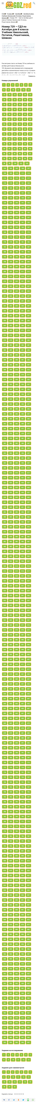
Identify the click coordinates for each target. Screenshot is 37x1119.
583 (5, 640)
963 (5, 1013)
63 (9, 134)
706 (22, 757)
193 (5, 257)
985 (16, 1032)
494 (10, 551)
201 (22, 261)
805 (16, 856)
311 (22, 369)
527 (28, 581)
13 (28, 90)
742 (28, 792)
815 (16, 865)
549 (10, 605)
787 (28, 836)
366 (22, 423)
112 (28, 173)
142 (28, 203)
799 (10, 851)
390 (16, 448)
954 (10, 1003)
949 (10, 998)
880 (16, 929)
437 (28, 492)
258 (5, 320)
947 (28, 993)
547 (28, 600)
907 (28, 954)
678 (5, 733)
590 (16, 644)
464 (10, 522)
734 (10, 787)
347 (28, 404)
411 (22, 468)
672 (28, 723)
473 (5, 532)
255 (16, 315)
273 (5, 335)
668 (5, 723)
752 (28, 802)
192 (28, 252)
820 (16, 870)
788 (5, 841)
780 (16, 831)
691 (22, 743)
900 (16, 949)
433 (5, 492)
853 (5, 905)
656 (22, 708)
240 (16, 301)
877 (28, 924)
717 (28, 767)
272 (28, 330)
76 (14, 144)
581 (22, 635)
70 (14, 139)
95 (20, 158)
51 (9, 124)
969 (10, 1018)
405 (16, 463)
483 (5, 541)
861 (22, 910)
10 (13, 90)
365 (16, 423)
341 (22, 399)
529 (10, 586)
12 (23, 90)
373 (5, 433)
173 (5, 237)
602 (28, 654)
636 (22, 689)
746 (22, 797)
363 (5, 423)
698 (5, 752)
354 (10, 414)
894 (10, 944)
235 (16, 296)
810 (16, 861)
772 (28, 821)
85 (30, 149)
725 (16, 777)
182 (28, 242)
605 (16, 659)
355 (16, 414)
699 (10, 752)
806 (22, 856)
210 (16, 271)
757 (28, 807)
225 (16, 286)
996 (22, 1042)
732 (28, 782)
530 (16, 586)
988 (5, 1037)
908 (5, 959)
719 (10, 772)
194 (10, 257)
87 (9, 153)
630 (16, 684)
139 (10, 203)
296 (22, 355)
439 (10, 497)
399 (10, 458)
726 (22, 777)
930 (16, 978)
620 (16, 674)
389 (10, 448)
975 (16, 1023)
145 (16, 207)
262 (28, 320)
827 (28, 875)
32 (4, 109)
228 (5, 291)
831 (22, 880)
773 (5, 826)
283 (5, 345)
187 (28, 247)
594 (10, 649)
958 (5, 1008)
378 (5, 438)
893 (5, 944)
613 (5, 669)
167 (28, 227)
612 (28, 664)
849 (10, 900)
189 (10, 252)
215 (16, 276)
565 (16, 620)
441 (22, 497)
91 (30, 153)
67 (30, 134)
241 (22, 301)
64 (14, 134)
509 (10, 566)
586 (22, 640)
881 (22, 929)
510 (16, 566)
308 (5, 369)
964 (10, 1013)
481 (22, 536)
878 (5, 929)
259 (10, 320)
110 (16, 173)
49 (30, 119)
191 (22, 252)
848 (5, 900)
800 (16, 851)
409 (10, 468)
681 (22, 733)
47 (20, 119)
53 (20, 124)
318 (5, 379)
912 (28, 959)
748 (5, 802)
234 (10, 296)
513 (5, 571)
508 (5, 566)
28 (14, 104)
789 (10, 841)
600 (16, 654)
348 (5, 409)
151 (22, 212)
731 (22, 782)
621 (22, 674)
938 (5, 988)
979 (10, 1027)
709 (10, 762)
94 (14, 158)
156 (22, 217)
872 (28, 919)
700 (16, 752)
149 (10, 212)
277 (28, 335)
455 (16, 512)
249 (10, 311)
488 (5, 546)
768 (5, 821)
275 (16, 335)
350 (16, 409)
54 (25, 124)
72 (25, 139)
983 (5, 1032)
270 (16, 330)
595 (16, 649)
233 (5, 296)
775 (16, 826)
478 (5, 536)
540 (16, 595)
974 (10, 1023)
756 (22, 807)
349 (10, 409)
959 (10, 1008)
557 (28, 610)
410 (16, 468)
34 (14, 109)
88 (14, 153)
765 (16, 816)
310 (16, 369)
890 (16, 939)
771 (22, 821)
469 (10, 527)
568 (5, 625)
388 (5, 448)
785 (16, 836)
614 (10, 669)
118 (5, 183)
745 (16, 797)
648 (5, 703)
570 (16, 625)
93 (9, 158)
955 (16, 1003)
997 (28, 1042)
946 (22, 993)
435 (16, 492)
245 (16, 306)
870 (16, 919)
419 (10, 477)
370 (16, 428)
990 (16, 1037)
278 (5, 340)
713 (5, 767)
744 (10, 797)
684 (10, 738)
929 (10, 978)
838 (5, 890)
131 (22, 193)
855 (16, 905)
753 (5, 807)
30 (25, 104)
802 (28, 851)
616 (22, 669)
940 (16, 988)
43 (30, 114)
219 (10, 281)
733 (5, 787)
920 (16, 969)
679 (10, 733)
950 (16, 998)
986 (22, 1032)
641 (22, 694)
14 (4, 95)
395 (16, 453)
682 (28, 733)
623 (5, 679)
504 (10, 561)
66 (25, 134)
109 (10, 173)
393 (5, 453)
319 (10, 379)
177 (28, 237)
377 (28, 433)
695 (16, 748)
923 (5, 973)
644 (10, 698)
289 (10, 350)
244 (10, 306)
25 (30, 99)
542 (28, 595)
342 (28, 399)
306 (22, 365)
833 (5, 885)
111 (22, 173)
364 (10, 423)
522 (28, 576)
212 (28, 271)
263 (5, 325)
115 (16, 178)
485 (16, 541)
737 (28, 787)
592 (28, 644)
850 (16, 900)
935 (16, 983)
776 (22, 826)
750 (16, 802)
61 (30, 129)
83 (20, 149)
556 (22, 610)
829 (10, 880)
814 (10, 865)
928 (5, 978)
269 (10, 330)
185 (16, 247)
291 (22, 350)
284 (10, 345)
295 (16, 355)
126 (22, 188)
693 (5, 748)
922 (28, 969)
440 (16, 497)
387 (28, 443)
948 (5, 998)
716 (22, 767)
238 (5, 301)
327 (28, 384)
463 (5, 522)
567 (28, 620)
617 (28, 669)
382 (28, 438)
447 (28, 502)
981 (22, 1027)
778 (5, 831)
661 (22, 713)
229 (10, 291)
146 (22, 207)
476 (22, 532)
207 (28, 266)
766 (22, 816)
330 (16, 389)
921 (22, 969)
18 (25, 95)
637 (28, 689)
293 (5, 355)
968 (5, 1018)
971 (22, 1018)
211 (22, 271)
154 (10, 217)
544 (10, 600)
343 (5, 404)
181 (22, 242)
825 (16, 875)
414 (10, 473)
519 (10, 576)
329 (10, 389)
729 (10, 782)
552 (28, 605)
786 (22, 836)
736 (22, 787)
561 (22, 615)
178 (5, 242)
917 (28, 964)
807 (28, 856)
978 (5, 1027)
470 (16, 527)
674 (10, 728)
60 (25, 129)
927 (28, 973)
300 (16, 360)
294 (10, 355)
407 (28, 463)
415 (16, 473)
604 (10, 659)
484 (10, 541)
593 (5, 649)
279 (10, 340)
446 (22, 502)
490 (16, 546)
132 (28, 193)
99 (9, 163)
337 (28, 394)
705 (16, 757)
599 (10, 654)
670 (16, 723)
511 (22, 566)
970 (16, 1018)
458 (5, 517)
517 (28, 571)
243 (5, 306)
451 (22, 507)
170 (16, 232)
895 (16, 944)
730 (16, 782)
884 (10, 934)
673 (5, 728)
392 (28, 448)
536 (22, 590)
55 (30, 124)
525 (16, 581)
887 (28, 934)
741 (22, 792)
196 (22, 257)
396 (22, 453)
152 (28, 212)
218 (5, 281)
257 (28, 315)
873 (5, 924)
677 (28, 728)
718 (5, 772)
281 (22, 340)
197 (28, 257)
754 (10, 807)
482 (28, 536)
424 (10, 482)
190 (16, 252)
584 (10, 640)
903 (5, 954)
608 (5, 664)
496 (22, 551)
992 (28, 1037)
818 (5, 870)
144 (10, 207)
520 (16, 576)
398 (5, 458)
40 (14, 114)
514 (10, 571)
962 (28, 1008)
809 (10, 861)
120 (16, 183)
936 (22, 983)
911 (22, 959)
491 (22, 546)
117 (28, 178)
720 (16, 772)
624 (10, 679)
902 (28, 949)
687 (28, 738)
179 (10, 242)
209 (10, 271)
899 (10, 949)
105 (16, 168)
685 (16, 738)
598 (5, 654)
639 (10, 694)
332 (28, 389)
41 (20, 114)
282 (28, 340)
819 (10, 870)
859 (10, 910)
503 (5, 561)
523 (5, 581)
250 (16, 311)
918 (5, 969)
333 (5, 394)
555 (16, 610)
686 (22, 738)
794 (10, 846)
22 (14, 99)
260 (16, 320)
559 (10, 615)
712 (28, 762)
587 (28, 640)
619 (10, 674)
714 (10, 767)
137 (28, 198)
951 (22, 998)
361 (22, 419)
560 (16, 615)
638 (5, 694)
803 (5, 856)
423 (5, 482)
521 (22, 576)
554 (10, 610)
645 (16, 698)
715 (16, 767)
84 (25, 149)
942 (28, 988)
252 (28, 311)
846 (22, 895)
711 (22, 762)
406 (22, 463)
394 (10, 453)
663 (5, 718)
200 (16, 261)
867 (28, 915)
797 (28, 846)
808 (5, 861)
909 (10, 959)
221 (22, 281)
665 (16, 718)
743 (5, 797)
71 (20, 139)
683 (5, 738)
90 (25, 153)
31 (30, 104)
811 (22, 861)
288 (5, 350)
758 (5, 811)
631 (22, 684)
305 (16, 365)
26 (4, 104)
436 (22, 492)
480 (16, 536)
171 (22, 232)
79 (30, 144)
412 (28, 468)
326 (22, 384)
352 (28, 409)
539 (10, 595)
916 (22, 964)
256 (22, 315)
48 (25, 119)
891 (22, 939)
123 (5, 188)
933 (5, 983)
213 (5, 276)
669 (10, 723)
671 (22, 723)
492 (28, 546)
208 (5, 271)
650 (16, 703)
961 (22, 1008)
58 (14, 129)
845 (16, 895)
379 (10, 438)
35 (20, 109)
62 (4, 134)
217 (28, 276)
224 (10, 286)
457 (28, 512)
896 (22, 944)
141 (22, 203)
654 (10, 708)
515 (16, 571)
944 (10, 993)
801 (22, 851)
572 (28, 625)
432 (28, 487)
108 (5, 173)
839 (10, 890)
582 (28, 635)
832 (28, 880)
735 (16, 787)
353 (5, 414)
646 (22, 698)
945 (16, 993)
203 (5, 266)
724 (10, 777)
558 (5, 615)
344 (10, 404)
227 (28, 286)
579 (10, 635)
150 (16, 212)
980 (16, 1027)
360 (16, 419)
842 (28, 890)
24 (25, 99)
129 (10, 193)
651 (22, 703)
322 (28, 379)
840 (16, 890)
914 (10, 964)
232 (28, 291)
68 (4, 139)
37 (30, 109)
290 (16, 350)
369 (10, 428)
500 (16, 556)
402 (28, 458)
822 (28, 870)
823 (5, 875)
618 (5, 674)
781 (22, 831)
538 (5, 595)
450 (16, 507)
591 (22, 644)
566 (22, 620)
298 (5, 360)
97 (30, 158)
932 (28, 978)
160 (16, 222)
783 (5, 836)
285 (16, 345)
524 (10, 581)
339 (10, 399)
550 (16, 605)
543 (5, 600)
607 (28, 659)
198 (5, 261)
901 (22, 949)
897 (28, 944)
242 (28, 301)
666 (22, 718)
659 (10, 713)
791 (22, 841)
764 (10, 816)
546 (22, 600)
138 (5, 203)
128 (5, 193)
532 (28, 586)
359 (10, 419)
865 (16, 915)
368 (5, 428)
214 (10, 276)
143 (5, 207)
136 (22, 198)
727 (28, 777)
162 (28, 222)
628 (5, 684)
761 (22, 811)
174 (10, 237)
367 (28, 423)
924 (10, 973)
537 (28, 590)
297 (28, 355)
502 (28, 556)
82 (14, 149)
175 (16, 237)
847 (28, 895)
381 (22, 438)
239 (10, 301)
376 (22, 433)
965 (16, 1013)
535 (16, 590)
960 (16, 1008)
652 (28, 703)
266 (22, 325)
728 (5, 782)
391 (22, 448)
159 (10, 222)
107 (28, 168)
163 (5, 227)
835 (16, 885)
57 (9, 129)
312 (28, 369)
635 (16, 689)
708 (5, 762)
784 (10, 836)
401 (22, 458)
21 (9, 99)
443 (5, 502)
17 (20, 95)
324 (10, 384)
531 (22, 586)
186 (22, 247)
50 (4, 124)
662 (28, 713)
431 (22, 487)
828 (5, 880)
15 (9, 95)
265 (16, 325)
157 (28, 217)
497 (28, 551)
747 (28, 797)
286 (22, 345)
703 (5, 757)
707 (28, 757)
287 (28, 345)
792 (28, 841)
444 (10, 502)
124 (10, 188)
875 (16, 924)
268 (5, 330)
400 (16, 458)
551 (22, 605)
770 (16, 821)
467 (28, 522)
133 (5, 198)
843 (5, 895)
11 (18, 90)
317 (28, 374)
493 (5, 551)
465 (16, 522)
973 (5, 1023)
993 (5, 1042)
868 (5, 919)
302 (28, 360)
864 (10, 915)
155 (16, 217)
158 (5, 222)
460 (16, 517)
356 (22, 414)
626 (22, 679)
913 (5, 964)
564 (10, 620)
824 (10, 875)
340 (16, 399)
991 (22, 1037)
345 (16, 404)
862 (28, 910)
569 (10, 625)
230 (16, 291)
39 (9, 114)
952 (28, 998)
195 (16, 257)
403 (5, 463)
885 (16, 934)
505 (16, 561)
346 (22, 404)
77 (20, 144)
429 (10, 487)
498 (5, 556)
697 (28, 748)
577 (28, 630)
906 (22, 954)
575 (16, 630)
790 (16, 841)
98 (4, 163)
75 (9, 144)
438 (5, 497)
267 (28, 325)
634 (10, 689)
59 (20, 129)
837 (28, 885)
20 (4, 99)
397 (28, 453)
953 (5, 1003)
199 (10, 261)
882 (28, 929)
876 (22, 924)
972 (28, 1018)
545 (16, 600)
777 (28, 826)
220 (16, 281)
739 (10, 792)
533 (5, 590)
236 (22, 296)
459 (10, 517)
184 (10, 247)
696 (22, 748)
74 (4, 144)
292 (28, 350)
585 (16, 640)
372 (28, 428)
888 (5, 939)
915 (16, 964)
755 (16, 807)
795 (16, 846)
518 (5, 576)
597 (28, 649)
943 (5, 993)
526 (22, 581)
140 (16, 203)
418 (5, 477)
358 (5, 419)
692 (28, 743)
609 (10, 664)
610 (16, 664)
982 (28, 1027)
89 (20, 153)
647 (28, 698)
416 (22, 473)
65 (20, 134)
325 (16, 384)
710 (16, 762)
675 (16, 728)
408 (5, 468)
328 (5, 389)
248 (5, 311)
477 (28, 532)
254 (10, 315)
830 (16, 880)
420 (16, 477)
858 (5, 910)
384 (10, 443)
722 (28, 772)
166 (22, 227)
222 (28, 281)
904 (10, 954)
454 (10, 512)
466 (22, 522)
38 (4, 114)
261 (22, 320)
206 (22, 266)
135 (16, 198)
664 (10, 718)
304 (10, 365)
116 (22, 178)
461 (22, 517)
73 (30, 139)
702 (28, 752)
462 (28, 517)
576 (22, 630)
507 (28, 561)
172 (28, 232)
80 (4, 149)
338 (5, 399)
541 (22, 595)
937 (28, 983)
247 (28, 306)
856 (22, 905)
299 (10, 360)
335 (16, 394)
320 (16, 379)
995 (16, 1042)
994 (10, 1042)
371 (22, 428)
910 (16, 959)
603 (5, 659)
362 (28, 419)
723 (5, 777)
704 (10, 757)
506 (22, 561)
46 (14, 119)
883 (5, 934)
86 (4, 153)
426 (22, 482)
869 (10, 919)
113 (5, 178)
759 (10, 811)
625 (16, 679)
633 (5, 689)
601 (22, 654)
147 (28, 207)
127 (28, 188)
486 (22, 541)
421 (22, 477)
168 (5, 232)
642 (28, 694)
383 (5, 443)
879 (10, 929)
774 (10, 826)
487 (28, 541)
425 (16, 482)
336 (22, 394)
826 (22, 875)
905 (16, 954)
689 (10, 743)
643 (5, 698)
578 (5, 635)
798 (5, 851)
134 (10, 198)
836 (22, 885)
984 (10, 1032)
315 (16, 374)
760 (16, 811)
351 (22, 409)
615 (16, 669)
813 (5, 865)
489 (10, 546)
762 (28, 811)
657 (28, 708)
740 (16, 792)
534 (10, 590)
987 (28, 1032)
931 (22, 978)
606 (22, 659)
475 (16, 532)
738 (5, 792)
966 (22, 1013)
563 (5, 620)
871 (22, 919)
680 (16, 733)
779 (10, 831)
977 (28, 1023)
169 (10, 232)
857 (28, 905)
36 (25, 109)
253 (5, 315)
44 (4, 119)
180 (16, 242)
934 (10, 983)
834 (10, 885)
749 (10, 802)
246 (22, 306)
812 (28, 861)
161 (22, 222)
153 (5, 217)
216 (22, 276)
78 (25, 144)
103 (5, 168)
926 (22, 973)
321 (22, 379)
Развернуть (31, 76)
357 (28, 414)
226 (22, 286)
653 (5, 708)
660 (16, 713)
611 (22, 664)
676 (22, 728)
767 (28, 816)
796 (22, 846)
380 (16, 438)
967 (28, 1013)
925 (16, 973)
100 (15, 163)
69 (9, 139)
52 (14, 124)
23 (20, 99)
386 (22, 443)
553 (5, 610)
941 (22, 988)
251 (22, 311)
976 (22, 1023)
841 (22, 890)
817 (28, 865)
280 (16, 340)
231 (22, 291)
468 (5, 527)
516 (22, 571)
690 (16, 743)
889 (10, 939)
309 (10, 369)
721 (22, 772)
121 (22, 183)
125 (16, 188)
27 (9, 104)
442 (28, 497)
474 (10, 532)
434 (10, 492)
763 (5, 816)
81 (9, 149)
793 (5, 846)
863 (5, 915)
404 (10, 463)
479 (10, 536)
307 (28, 365)
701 (22, 752)
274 (10, 335)
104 (10, 168)
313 (5, 374)
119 (10, 183)
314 (10, 374)
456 (22, 512)
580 (16, 635)
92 (4, 158)
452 (28, 507)
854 (10, 905)
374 (10, 433)
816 (22, 865)
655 (16, 708)
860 (16, 910)
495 (16, 551)
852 (28, 900)
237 (28, 296)
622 (28, 674)
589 (10, 644)
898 (5, 949)
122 (28, 183)
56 (4, 129)
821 (22, 870)
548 (5, 605)
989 (10, 1037)
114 (10, 178)
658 (5, 713)
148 (5, 212)
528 (5, 586)
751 (22, 802)
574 (10, 630)
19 (30, 95)
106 (22, 168)
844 (10, 895)
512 (28, 566)
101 (21, 163)
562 (28, 615)
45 (9, 119)
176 (22, 237)
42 (25, 114)
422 (28, 477)
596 (22, 649)
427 (28, 482)
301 (22, 360)
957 (28, 1003)
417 (28, 473)
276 (22, 335)
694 (10, 748)
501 (22, 556)
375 (16, 433)
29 (20, 104)
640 (16, 694)
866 (22, 915)
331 (22, 389)
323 (5, 384)
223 (5, 286)
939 (10, 988)
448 (5, 507)
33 (9, 109)
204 (10, 266)
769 (10, 821)
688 (5, 743)
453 (5, 512)
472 (28, 527)
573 (5, 630)
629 (10, 684)
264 (10, 325)
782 (28, 831)
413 (5, 473)
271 (22, 330)
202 (28, 261)
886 (22, 934)
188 (5, 252)
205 (16, 266)
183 (5, 247)
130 (16, 193)
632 (28, 684)
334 (10, 394)
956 (22, 1003)
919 (10, 969)
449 (10, 507)
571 (22, 625)
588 (5, 644)
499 (10, 556)
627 (28, 679)
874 (10, 924)
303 (5, 365)
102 (27, 163)
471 (22, 527)
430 (16, 487)
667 (28, 718)
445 (16, 502)
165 (16, 227)
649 (10, 703)
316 (22, 374)
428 (5, 487)
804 (10, 856)
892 (28, 939)
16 (14, 95)
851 (22, 900)
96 (25, 158)
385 (16, 443)
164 (10, 227)
